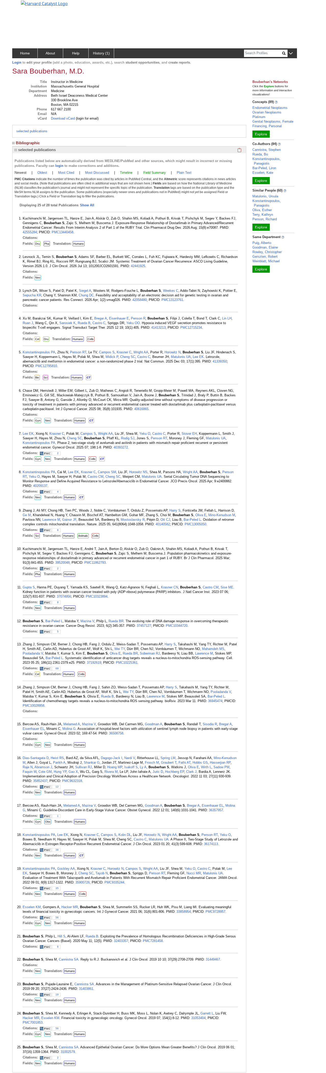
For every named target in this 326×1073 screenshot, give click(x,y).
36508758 (116, 733)
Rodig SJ (127, 438)
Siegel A (85, 291)
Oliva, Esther (262, 210)
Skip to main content (21, 6)
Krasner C (124, 352)
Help (75, 53)
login (59, 166)
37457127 (144, 626)
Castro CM (95, 476)
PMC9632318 (72, 781)
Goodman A (153, 724)
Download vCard (63, 118)
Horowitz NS (138, 472)
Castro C (98, 323)
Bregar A (100, 318)
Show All (87, 205)
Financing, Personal (267, 126)
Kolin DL (124, 835)
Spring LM (167, 758)
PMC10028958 (33, 705)
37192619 (94, 662)
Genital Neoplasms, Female (272, 121)
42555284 (30, 232)
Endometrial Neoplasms (270, 108)
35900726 (82, 882)
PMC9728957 (215, 912)
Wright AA (140, 352)
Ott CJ (165, 519)
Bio (37, 377)
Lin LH (227, 318)
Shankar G (92, 762)
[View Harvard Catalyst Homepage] (44, 3)
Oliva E (200, 515)
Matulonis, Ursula (265, 196)
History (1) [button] (101, 53)
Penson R (138, 318)
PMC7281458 (153, 941)
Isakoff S (131, 767)
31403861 (86, 989)
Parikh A (59, 762)
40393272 (121, 447)
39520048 (62, 562)
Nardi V (129, 758)
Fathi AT (185, 762)
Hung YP (60, 772)
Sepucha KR (32, 295)
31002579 (68, 1052)
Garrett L (206, 1013)
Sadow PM (221, 767)
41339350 (220, 361)
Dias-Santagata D (36, 758)
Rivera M (111, 772)
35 (57, 888)
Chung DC (86, 295)
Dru (37, 243)
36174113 (211, 844)
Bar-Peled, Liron (264, 168)
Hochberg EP (174, 772)
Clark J (191, 772)
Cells (91, 339)
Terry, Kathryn (262, 214)
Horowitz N (173, 352)
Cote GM (45, 772)
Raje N (28, 767)
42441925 (138, 266)
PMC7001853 (33, 1022)
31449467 (213, 959)
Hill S (61, 936)
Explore (261, 134)
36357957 (216, 810)
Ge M (27, 515)
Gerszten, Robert (265, 256)
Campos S (107, 352)
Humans (78, 243)
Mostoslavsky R (133, 519)
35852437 (40, 781)
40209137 (40, 486)
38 (57, 849)
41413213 (158, 327)
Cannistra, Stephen (266, 150)
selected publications (31, 131)
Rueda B (84, 323)
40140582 (163, 524)
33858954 (183, 912)
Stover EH (189, 434)
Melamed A (71, 724)
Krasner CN (169, 587)
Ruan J (28, 323)
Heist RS (57, 758)
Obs (47, 821)
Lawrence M (51, 519)
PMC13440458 (62, 232)
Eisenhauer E (119, 318)
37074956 (64, 596)
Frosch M (152, 762)
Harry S (175, 510)
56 (57, 917)
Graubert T (168, 762)
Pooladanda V (33, 653)
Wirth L (206, 767)
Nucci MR (193, 873)
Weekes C (170, 291)
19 (57, 994)
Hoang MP (114, 767)
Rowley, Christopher (267, 252)
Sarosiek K (67, 323)
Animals (83, 535)
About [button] (50, 53)
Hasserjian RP (220, 762)
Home (25, 53)
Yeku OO (133, 323)
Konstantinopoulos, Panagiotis (266, 161)
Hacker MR (69, 907)
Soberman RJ (150, 653)
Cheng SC (127, 357)
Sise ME (227, 587)
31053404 (198, 1018)
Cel (37, 339)
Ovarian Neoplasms (266, 112)
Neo (37, 277)
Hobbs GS (200, 762)
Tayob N (102, 873)
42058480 (139, 300)
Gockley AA (66, 869)
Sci (45, 377)
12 (57, 786)
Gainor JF (69, 519)
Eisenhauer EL (33, 729)
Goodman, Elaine (265, 247)
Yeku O (144, 434)
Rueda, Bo (260, 154)
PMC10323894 (96, 596)
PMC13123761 (172, 300)
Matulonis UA (181, 357)
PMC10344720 (176, 626)
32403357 (121, 941)
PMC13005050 (195, 524)
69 (57, 668)
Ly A (143, 767)
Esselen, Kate (262, 173)
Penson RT (78, 352)
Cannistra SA (68, 959)
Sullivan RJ (83, 767)
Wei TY (119, 649)
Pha (46, 243)
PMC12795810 (46, 366)
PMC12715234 (191, 327)
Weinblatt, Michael (266, 261)
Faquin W (29, 772)
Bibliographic (28, 143)
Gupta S (29, 587)
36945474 (215, 701)
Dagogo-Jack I (111, 758)
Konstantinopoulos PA (39, 352)
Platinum (258, 117)
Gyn (37, 420)
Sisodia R (210, 724)
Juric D (158, 772)
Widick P (111, 357)
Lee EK (198, 357)
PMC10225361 (127, 662)
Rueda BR (116, 621)
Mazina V (87, 621)
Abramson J (43, 767)
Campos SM (107, 472)
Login (16, 62)
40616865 (141, 409)
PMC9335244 (114, 882)
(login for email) (87, 118)
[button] (291, 53)
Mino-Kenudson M (221, 515)
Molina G (69, 729)
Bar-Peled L (192, 519)
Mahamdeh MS (213, 649)
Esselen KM (32, 907)
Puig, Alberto (261, 243)
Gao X (73, 772)
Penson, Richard (264, 219)
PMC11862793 (95, 562)
